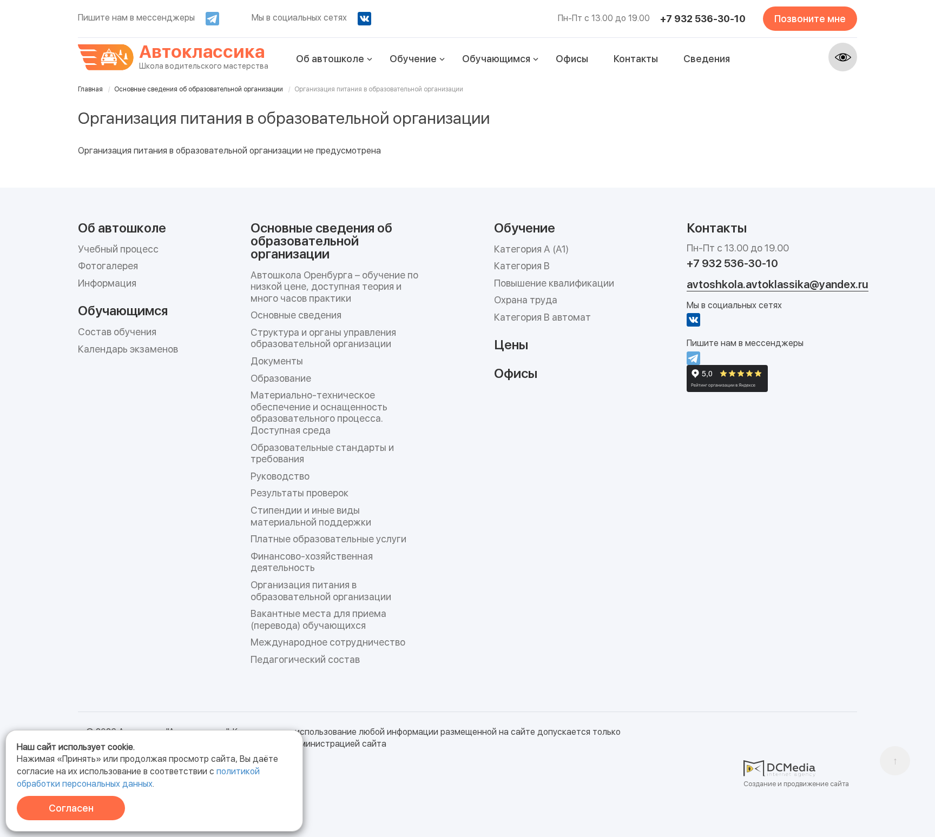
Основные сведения (296, 315)
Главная (90, 89)
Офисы (572, 58)
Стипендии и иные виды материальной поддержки (311, 516)
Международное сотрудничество (328, 642)
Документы (277, 361)
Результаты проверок (299, 493)
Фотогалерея (108, 265)
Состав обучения (117, 331)
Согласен (71, 808)
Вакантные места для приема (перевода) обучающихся (318, 619)
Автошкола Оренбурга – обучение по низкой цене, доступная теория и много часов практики (334, 286)
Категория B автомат (542, 317)
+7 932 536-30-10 (703, 18)
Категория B (522, 265)
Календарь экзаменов (128, 349)
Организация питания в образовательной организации (321, 590)
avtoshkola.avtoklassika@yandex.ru (777, 284)
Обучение (413, 58)
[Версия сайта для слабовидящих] (842, 57)
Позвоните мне (810, 18)
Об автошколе (330, 58)
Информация (107, 283)
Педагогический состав (305, 659)
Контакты (636, 58)
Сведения (706, 58)
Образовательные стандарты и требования (322, 453)
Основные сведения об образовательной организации (198, 89)
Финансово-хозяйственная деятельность (312, 562)
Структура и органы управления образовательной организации (323, 338)
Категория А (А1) (531, 249)
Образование (281, 378)
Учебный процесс (118, 249)
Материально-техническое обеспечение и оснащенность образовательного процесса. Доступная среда (319, 412)
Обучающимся (496, 58)
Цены (511, 344)
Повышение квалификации (554, 283)
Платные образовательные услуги (328, 538)
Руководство (280, 476)
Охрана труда (525, 299)
